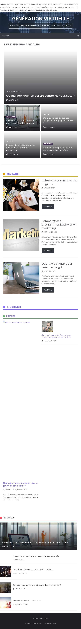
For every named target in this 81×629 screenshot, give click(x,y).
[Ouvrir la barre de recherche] (78, 36)
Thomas (7, 489)
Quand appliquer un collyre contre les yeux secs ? (40, 95)
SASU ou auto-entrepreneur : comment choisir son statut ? (21, 121)
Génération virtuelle (40, 18)
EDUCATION (13, 174)
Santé (46, 114)
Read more (48, 207)
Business (11, 117)
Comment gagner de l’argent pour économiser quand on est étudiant (56, 336)
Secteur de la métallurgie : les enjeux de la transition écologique (20, 147)
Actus (10, 141)
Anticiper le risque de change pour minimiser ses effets (57, 149)
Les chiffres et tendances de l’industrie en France (33, 570)
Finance (10, 316)
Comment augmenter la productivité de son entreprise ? (37, 585)
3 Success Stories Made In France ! (27, 601)
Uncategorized (14, 91)
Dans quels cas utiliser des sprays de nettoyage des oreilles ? (58, 120)
